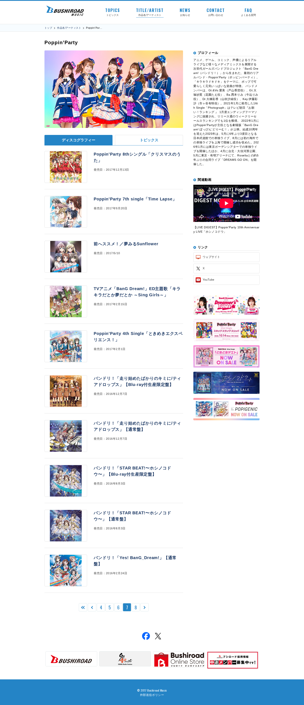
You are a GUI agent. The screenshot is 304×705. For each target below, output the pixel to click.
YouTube (208, 279)
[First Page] (83, 607)
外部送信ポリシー (152, 694)
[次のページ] (144, 607)
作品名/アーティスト (69, 27)
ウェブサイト (211, 256)
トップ (48, 27)
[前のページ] (92, 607)
